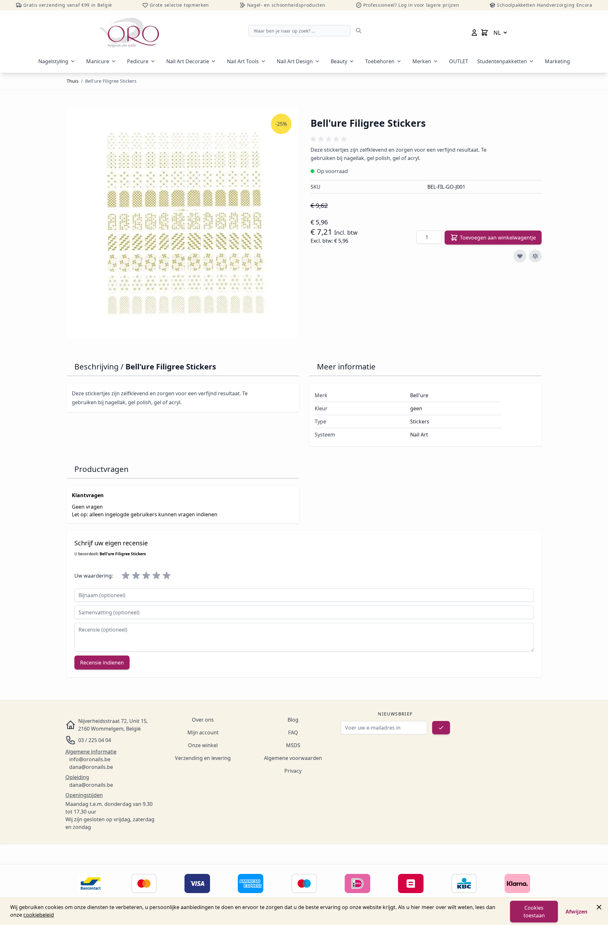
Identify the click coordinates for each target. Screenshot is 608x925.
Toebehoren (379, 61)
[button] (330, 139)
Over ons (203, 719)
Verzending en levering (203, 758)
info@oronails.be (89, 759)
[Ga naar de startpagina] (129, 33)
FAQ (293, 732)
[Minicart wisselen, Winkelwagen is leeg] (484, 32)
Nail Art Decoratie (187, 61)
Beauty (339, 61)
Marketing (557, 61)
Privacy (293, 770)
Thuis (73, 81)
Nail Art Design (295, 61)
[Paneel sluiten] (599, 907)
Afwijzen (577, 911)
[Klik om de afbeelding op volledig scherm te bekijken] (182, 222)
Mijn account (203, 732)
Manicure (97, 61)
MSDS (293, 745)
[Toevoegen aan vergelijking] (535, 256)
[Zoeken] (358, 30)
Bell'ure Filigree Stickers (111, 81)
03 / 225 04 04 (94, 740)
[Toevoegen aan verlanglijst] (520, 256)
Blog (293, 719)
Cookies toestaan (534, 911)
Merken (421, 61)
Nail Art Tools (243, 61)
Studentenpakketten (502, 61)
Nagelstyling (53, 61)
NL (497, 32)
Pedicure (137, 61)
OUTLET (458, 61)
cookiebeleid (38, 914)
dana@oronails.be (91, 766)
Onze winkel (203, 745)
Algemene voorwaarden (293, 758)
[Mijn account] (474, 32)
